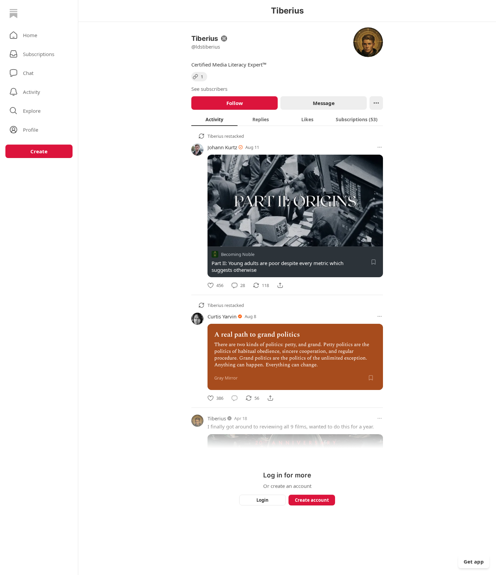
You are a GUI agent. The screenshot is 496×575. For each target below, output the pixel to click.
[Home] (13, 13)
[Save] (373, 262)
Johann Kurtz (222, 147)
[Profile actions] (376, 103)
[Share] (280, 285)
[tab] (214, 119)
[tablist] (287, 119)
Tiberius (215, 136)
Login (262, 500)
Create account (312, 500)
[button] (39, 35)
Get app (474, 561)
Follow (234, 103)
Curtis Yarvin (222, 316)
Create (39, 151)
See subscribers (209, 88)
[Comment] (234, 398)
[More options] (379, 147)
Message (324, 103)
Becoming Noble (237, 254)
